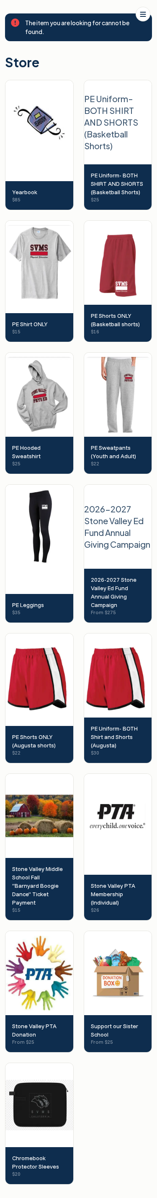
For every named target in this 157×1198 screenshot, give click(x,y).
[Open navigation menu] (143, 14)
